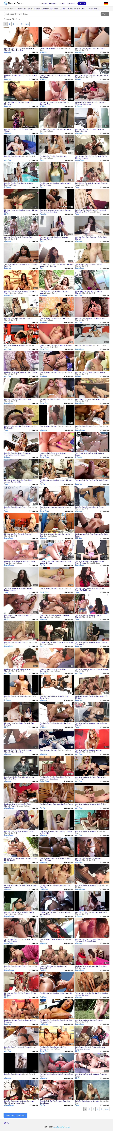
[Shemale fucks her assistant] (56, 145)
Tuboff (30, 9)
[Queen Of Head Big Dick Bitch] (56, 1063)
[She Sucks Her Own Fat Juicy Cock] (56, 91)
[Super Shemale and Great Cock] (21, 685)
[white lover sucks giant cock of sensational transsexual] (21, 469)
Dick (12, 48)
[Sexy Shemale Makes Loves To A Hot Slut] (21, 712)
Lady (41, 914)
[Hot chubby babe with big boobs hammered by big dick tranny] (21, 118)
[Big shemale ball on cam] (56, 199)
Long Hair (28, 615)
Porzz (56, 9)
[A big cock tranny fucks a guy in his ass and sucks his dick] (91, 874)
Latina (17, 696)
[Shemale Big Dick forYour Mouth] (91, 64)
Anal (35, 75)
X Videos (43, 52)
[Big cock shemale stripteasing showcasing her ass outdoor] (91, 1009)
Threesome (96, 183)
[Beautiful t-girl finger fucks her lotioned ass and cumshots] (21, 91)
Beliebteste (71, 3)
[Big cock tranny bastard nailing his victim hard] (21, 631)
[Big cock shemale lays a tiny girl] (56, 874)
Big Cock (22, 48)
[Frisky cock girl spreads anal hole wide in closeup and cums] (21, 415)
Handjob (54, 507)
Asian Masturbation (18, 1103)
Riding (56, 1047)
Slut (32, 723)
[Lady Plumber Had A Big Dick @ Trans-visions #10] (91, 1036)
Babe (16, 129)
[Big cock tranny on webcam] (91, 37)
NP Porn (90, 9)
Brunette (28, 210)
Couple (81, 183)
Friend (95, 507)
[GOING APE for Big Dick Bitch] (21, 226)
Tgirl (76, 185)
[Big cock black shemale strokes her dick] (56, 766)
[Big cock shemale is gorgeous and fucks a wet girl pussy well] (91, 280)
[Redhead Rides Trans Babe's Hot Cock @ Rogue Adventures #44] (56, 550)
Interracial (65, 615)
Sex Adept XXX (47, 9)
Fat (68, 102)
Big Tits (24, 75)
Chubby (7, 131)
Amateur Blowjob (10, 482)
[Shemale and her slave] (56, 118)
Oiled (6, 563)
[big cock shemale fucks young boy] (56, 604)
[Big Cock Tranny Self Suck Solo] (56, 226)
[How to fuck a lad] (91, 1090)
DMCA (6, 1123)
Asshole (25, 561)
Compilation (8, 455)
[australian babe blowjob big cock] (21, 874)
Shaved (24, 264)
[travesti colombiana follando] (91, 901)
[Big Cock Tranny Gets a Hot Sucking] (21, 820)
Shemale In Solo (17, 50)
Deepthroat (79, 1049)
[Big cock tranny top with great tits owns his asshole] (91, 658)
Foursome (32, 291)
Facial (46, 77)
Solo (16, 48)
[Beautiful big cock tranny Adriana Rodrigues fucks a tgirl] (56, 307)
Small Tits (28, 102)
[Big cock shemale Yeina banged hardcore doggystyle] (56, 442)
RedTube (43, 997)
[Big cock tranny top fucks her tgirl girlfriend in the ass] (91, 766)
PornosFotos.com (74, 9)
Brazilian (7, 185)
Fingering (7, 104)
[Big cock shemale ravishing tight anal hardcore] (21, 361)
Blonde (30, 75)
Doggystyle (55, 453)
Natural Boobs (87, 561)
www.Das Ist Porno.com (61, 1127)
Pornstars (37, 9)
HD (5, 77)
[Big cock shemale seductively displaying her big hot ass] (21, 334)
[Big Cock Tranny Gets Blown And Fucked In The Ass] (56, 388)
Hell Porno (44, 889)
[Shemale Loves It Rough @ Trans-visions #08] (56, 1090)
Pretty (53, 939)
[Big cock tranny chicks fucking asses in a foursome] (21, 280)
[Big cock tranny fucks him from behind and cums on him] (56, 361)
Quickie (32, 777)
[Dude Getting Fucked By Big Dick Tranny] (21, 955)
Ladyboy (47, 914)
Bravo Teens (80, 430)
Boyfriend (22, 318)
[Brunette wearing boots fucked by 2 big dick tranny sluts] (56, 685)
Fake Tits (43, 887)
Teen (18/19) (16, 264)
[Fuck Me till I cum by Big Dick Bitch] (56, 847)
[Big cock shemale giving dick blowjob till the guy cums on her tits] (91, 253)
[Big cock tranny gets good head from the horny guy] (21, 1036)
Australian (7, 887)
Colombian (103, 912)
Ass (9, 102)
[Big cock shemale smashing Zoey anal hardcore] (91, 955)
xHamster (7, 133)
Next (26, 24)
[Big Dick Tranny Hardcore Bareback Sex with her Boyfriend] (56, 334)
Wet (92, 291)
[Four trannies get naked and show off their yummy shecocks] (91, 685)
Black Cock (54, 779)
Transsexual (87, 104)
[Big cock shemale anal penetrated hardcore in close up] (21, 658)
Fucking (18, 291)
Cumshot (64, 75)
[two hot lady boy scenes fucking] (56, 901)
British (6, 590)
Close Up (29, 426)
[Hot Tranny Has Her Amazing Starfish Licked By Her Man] (21, 847)
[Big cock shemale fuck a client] (21, 1063)
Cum (56, 831)
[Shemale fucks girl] (91, 604)
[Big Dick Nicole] (56, 739)
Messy (42, 293)
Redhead (49, 563)
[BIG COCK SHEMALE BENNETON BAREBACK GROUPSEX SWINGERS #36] (91, 847)
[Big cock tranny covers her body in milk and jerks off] (21, 388)
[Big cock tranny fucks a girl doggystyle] (21, 793)
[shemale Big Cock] (56, 415)
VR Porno (82, 3)
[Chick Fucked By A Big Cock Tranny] (91, 415)
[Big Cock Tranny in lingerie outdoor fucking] (56, 982)
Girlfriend (93, 777)
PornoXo (7, 52)
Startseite (43, 3)
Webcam (89, 48)
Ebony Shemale (45, 860)
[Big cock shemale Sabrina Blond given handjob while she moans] (56, 496)
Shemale (7, 50)
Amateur (7, 48)
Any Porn (7, 160)
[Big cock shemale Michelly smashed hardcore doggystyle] (56, 658)
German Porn (21, 9)
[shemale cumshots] (56, 64)
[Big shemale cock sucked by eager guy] (91, 145)
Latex (67, 696)
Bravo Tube (79, 52)
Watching (78, 104)
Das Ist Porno (15, 3)
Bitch (30, 237)
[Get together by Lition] (91, 442)
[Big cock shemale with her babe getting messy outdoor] (56, 280)
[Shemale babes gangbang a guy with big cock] (91, 982)
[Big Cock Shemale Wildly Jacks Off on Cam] (91, 334)
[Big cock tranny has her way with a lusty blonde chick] (91, 388)
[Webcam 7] (56, 253)
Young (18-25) (49, 615)
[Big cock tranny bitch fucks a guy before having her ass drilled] (91, 793)
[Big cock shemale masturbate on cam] (21, 145)
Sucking (18, 831)
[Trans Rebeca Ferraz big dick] (91, 928)
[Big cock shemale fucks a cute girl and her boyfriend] (21, 307)
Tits (5, 102)
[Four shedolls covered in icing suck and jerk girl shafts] (21, 64)
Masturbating (30, 48)
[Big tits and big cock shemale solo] (56, 1009)
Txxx (41, 133)
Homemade (61, 102)
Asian (68, 183)
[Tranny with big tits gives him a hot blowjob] (21, 928)
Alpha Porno (44, 781)
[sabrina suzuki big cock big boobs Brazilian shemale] (21, 172)
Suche (104, 14)
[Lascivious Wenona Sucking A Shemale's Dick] (21, 199)
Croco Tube (79, 160)
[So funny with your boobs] (91, 631)
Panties (6, 617)
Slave (69, 129)
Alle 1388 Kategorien (15, 1115)
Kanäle (62, 3)
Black (30, 480)
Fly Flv (6, 214)
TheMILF (63, 9)
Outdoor (58, 291)
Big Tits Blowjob (45, 185)
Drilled (103, 804)
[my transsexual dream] (91, 199)
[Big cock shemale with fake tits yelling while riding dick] (56, 1036)
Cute (17, 318)
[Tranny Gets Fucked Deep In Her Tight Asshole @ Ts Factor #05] (91, 1063)
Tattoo (12, 617)
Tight (28, 372)
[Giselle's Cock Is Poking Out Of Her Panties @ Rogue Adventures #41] (21, 604)
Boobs (31, 129)
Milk (29, 399)
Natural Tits (97, 561)
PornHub (7, 79)
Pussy (42, 48)
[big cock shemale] (56, 523)
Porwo (96, 9)
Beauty (77, 131)
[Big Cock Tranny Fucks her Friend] (91, 496)
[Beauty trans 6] (91, 712)
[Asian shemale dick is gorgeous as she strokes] (21, 1090)
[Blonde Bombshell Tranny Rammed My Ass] (56, 793)
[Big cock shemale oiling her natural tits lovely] (91, 550)
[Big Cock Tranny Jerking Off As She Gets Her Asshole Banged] (21, 901)
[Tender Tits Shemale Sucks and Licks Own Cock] (56, 172)
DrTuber (78, 79)
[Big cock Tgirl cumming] (21, 739)
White (19, 482)
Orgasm (89, 318)
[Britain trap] (21, 577)
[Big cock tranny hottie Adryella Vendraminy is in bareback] (91, 361)
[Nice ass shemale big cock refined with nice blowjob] (21, 523)
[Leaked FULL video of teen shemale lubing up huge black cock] (21, 253)
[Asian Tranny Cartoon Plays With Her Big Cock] (56, 712)
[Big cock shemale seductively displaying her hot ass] (91, 820)
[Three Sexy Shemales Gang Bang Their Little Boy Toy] (56, 469)
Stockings (100, 129)
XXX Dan (78, 538)
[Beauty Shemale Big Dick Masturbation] (91, 118)
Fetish (96, 102)
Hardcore (7, 75)
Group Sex (90, 858)
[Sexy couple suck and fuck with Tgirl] (91, 172)
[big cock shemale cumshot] (91, 226)
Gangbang (26, 453)
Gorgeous (98, 291)
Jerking (31, 912)
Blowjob (14, 75)
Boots (42, 698)
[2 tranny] (21, 496)
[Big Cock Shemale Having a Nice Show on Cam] (56, 577)
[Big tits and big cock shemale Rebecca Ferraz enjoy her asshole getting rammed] (91, 739)
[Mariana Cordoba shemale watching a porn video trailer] (91, 91)
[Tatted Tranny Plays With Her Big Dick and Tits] (91, 469)
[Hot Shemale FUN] (21, 37)
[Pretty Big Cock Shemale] (56, 928)
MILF (6, 212)
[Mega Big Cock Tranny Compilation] (21, 442)
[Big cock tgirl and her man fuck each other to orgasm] (91, 307)
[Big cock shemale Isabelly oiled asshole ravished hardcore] (21, 550)
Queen (42, 1076)
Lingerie (98, 615)
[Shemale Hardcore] (91, 577)
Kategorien (53, 3)
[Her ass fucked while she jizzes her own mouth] (91, 523)
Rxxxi (83, 9)
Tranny (58, 48)
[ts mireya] (56, 631)
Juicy (48, 104)
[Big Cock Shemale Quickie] (21, 766)
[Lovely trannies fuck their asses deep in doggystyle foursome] (21, 1009)
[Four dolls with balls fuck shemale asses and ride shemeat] (56, 955)
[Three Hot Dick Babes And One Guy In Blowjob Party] (21, 982)
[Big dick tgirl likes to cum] (56, 820)
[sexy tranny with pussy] (56, 37)
